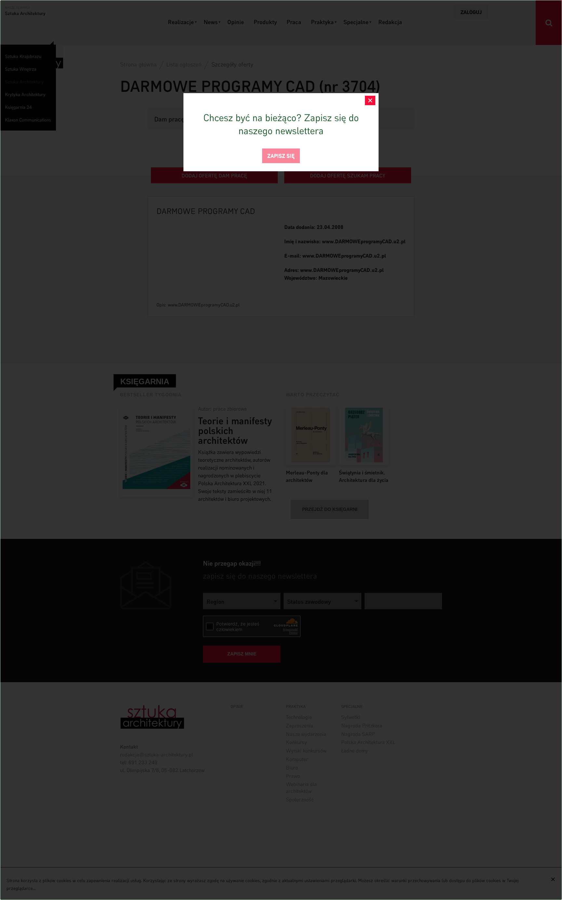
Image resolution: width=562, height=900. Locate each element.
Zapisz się (281, 155)
